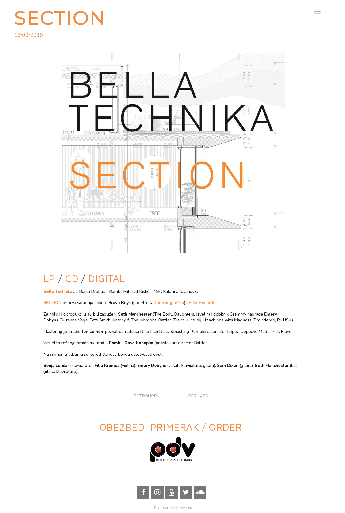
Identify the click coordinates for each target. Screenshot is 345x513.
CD (71, 278)
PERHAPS (198, 396)
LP (50, 278)
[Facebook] (143, 492)
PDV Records (202, 302)
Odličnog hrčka (169, 302)
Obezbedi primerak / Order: (172, 427)
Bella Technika (180, 508)
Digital (106, 278)
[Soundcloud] (200, 492)
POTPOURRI (146, 396)
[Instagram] (157, 492)
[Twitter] (186, 492)
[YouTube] (171, 492)
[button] (317, 13)
